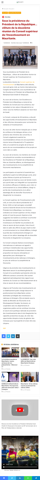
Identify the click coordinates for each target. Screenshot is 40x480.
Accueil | (11, 9)
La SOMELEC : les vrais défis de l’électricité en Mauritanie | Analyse (28, 361)
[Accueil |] (20, 2)
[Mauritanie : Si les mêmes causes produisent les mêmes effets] (29, 377)
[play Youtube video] (20, 409)
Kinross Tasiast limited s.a (12, 470)
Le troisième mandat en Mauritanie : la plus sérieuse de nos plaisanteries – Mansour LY (9, 362)
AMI (4, 328)
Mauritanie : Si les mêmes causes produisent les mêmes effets (29, 385)
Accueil (5, 9)
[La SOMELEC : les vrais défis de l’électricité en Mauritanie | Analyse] (29, 352)
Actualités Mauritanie (14, 12)
